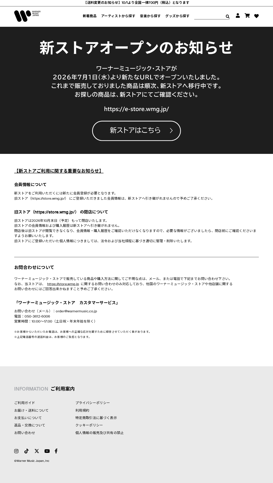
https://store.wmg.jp (63, 284)
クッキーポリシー (89, 425)
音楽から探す (150, 16)
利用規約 (82, 410)
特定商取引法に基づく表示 (96, 418)
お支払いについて (28, 418)
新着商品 (90, 16)
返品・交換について (29, 425)
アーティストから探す (118, 16)
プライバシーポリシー (92, 403)
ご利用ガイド (24, 403)
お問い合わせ (24, 433)
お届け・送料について (31, 410)
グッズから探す (177, 16)
